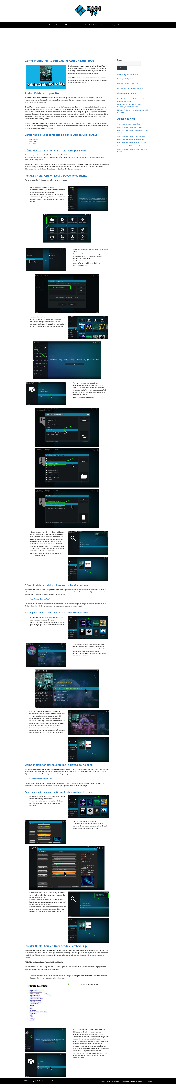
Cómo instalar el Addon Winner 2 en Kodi (131, 136)
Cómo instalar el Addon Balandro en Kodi (131, 139)
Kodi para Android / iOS (90, 25)
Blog (113, 25)
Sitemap (102, 1081)
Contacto (149, 1081)
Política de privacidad (113, 1081)
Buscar (119, 60)
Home (50, 25)
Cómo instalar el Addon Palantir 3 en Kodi (131, 143)
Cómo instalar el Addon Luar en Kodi (129, 146)
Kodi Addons (104, 25)
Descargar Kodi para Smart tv (127, 83)
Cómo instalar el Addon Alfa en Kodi (129, 127)
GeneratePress (51, 1081)
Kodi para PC (75, 25)
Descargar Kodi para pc (125, 79)
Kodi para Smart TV (62, 25)
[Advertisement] (88, 41)
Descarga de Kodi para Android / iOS (130, 88)
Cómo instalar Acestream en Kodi (128, 124)
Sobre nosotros (122, 25)
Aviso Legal (125, 1081)
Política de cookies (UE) (137, 1081)
